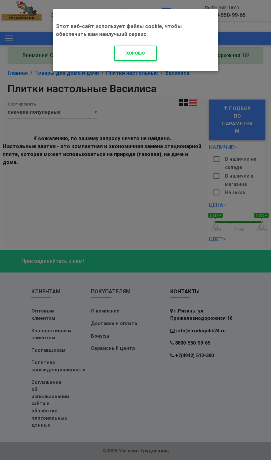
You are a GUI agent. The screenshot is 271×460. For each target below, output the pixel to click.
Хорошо (135, 53)
